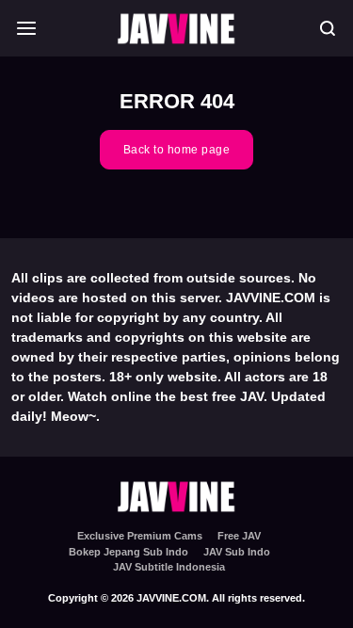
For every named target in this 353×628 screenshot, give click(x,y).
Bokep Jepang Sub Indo (128, 551)
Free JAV (239, 535)
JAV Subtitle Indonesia (169, 566)
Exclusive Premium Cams (139, 535)
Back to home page (177, 149)
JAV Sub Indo (236, 551)
